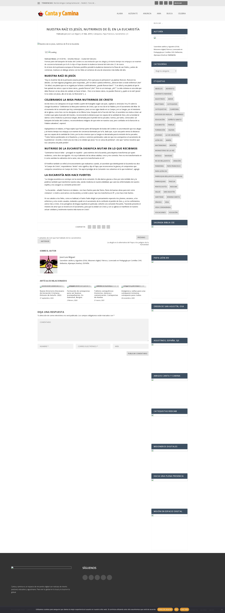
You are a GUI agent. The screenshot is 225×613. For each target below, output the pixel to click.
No (176, 609)
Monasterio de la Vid (164, 150)
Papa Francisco (108, 34)
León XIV (159, 140)
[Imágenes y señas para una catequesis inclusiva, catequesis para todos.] (133, 287)
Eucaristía (160, 125)
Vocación (173, 212)
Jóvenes (158, 135)
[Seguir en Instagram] (97, 577)
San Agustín (169, 192)
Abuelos (158, 88)
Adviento (170, 88)
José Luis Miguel (73, 34)
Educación (160, 119)
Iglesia (171, 130)
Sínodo (158, 202)
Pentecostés (161, 186)
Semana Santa (173, 197)
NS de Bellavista (162, 161)
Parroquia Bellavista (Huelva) (168, 176)
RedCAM (173, 186)
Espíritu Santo (174, 119)
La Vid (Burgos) (172, 135)
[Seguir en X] (91, 577)
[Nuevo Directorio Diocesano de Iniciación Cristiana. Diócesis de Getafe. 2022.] (52, 287)
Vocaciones (160, 212)
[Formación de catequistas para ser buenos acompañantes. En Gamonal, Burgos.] (79, 287)
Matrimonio (160, 145)
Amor (170, 99)
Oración (177, 161)
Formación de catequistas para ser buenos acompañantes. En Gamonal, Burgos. (78, 294)
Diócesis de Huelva (163, 114)
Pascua (172, 181)
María (168, 140)
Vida (167, 202)
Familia (171, 125)
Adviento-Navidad (163, 94)
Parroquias (160, 181)
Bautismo (159, 104)
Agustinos (160, 99)
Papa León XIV (161, 171)
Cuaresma (174, 109)
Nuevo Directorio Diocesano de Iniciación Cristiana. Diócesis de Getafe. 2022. (52, 293)
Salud (157, 192)
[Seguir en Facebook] (85, 577)
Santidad (159, 197)
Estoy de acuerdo (165, 609)
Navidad (168, 156)
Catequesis (98, 34)
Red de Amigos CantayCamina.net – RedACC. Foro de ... (75, 3)
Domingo (179, 114)
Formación (160, 130)
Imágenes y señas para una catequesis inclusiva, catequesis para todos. (133, 293)
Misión (173, 145)
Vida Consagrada (163, 207)
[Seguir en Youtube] (109, 577)
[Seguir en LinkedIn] (103, 577)
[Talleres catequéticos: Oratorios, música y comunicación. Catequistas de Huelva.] (106, 287)
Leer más (184, 609)
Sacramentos (120, 34)
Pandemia (159, 166)
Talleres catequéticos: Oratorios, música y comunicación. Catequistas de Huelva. (106, 294)
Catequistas (160, 109)
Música (158, 156)
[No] (221, 609)
